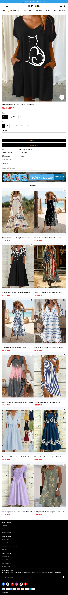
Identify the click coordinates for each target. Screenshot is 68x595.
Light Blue (13, 117)
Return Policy (5, 560)
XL (17, 126)
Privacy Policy (5, 539)
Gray (21, 117)
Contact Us (5, 529)
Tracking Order (6, 566)
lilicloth (6, 592)
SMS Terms (5, 549)
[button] (3, 6)
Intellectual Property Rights (9, 546)
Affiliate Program (6, 532)
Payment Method (6, 563)
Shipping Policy (6, 556)
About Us (4, 525)
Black (4, 117)
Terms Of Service (6, 542)
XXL (22, 126)
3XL (28, 126)
